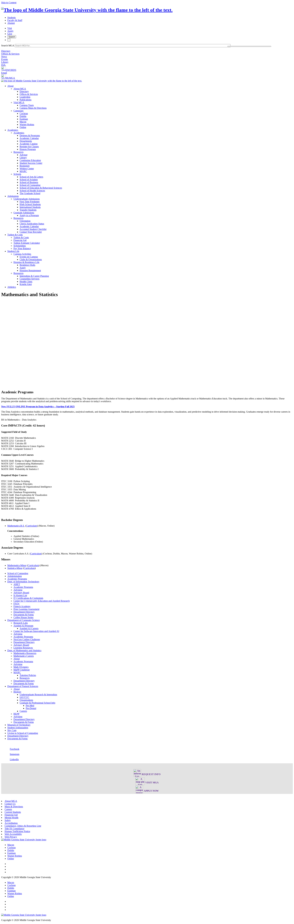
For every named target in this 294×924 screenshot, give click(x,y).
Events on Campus (29, 256)
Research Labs (20, 623)
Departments (26, 141)
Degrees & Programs (30, 135)
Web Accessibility (13, 834)
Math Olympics (20, 667)
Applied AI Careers (29, 628)
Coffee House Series (23, 617)
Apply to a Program (29, 215)
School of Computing (30, 185)
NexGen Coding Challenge (26, 639)
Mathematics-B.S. (16, 525)
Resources (18, 152)
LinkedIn (14, 759)
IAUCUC (24, 697)
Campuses (18, 110)
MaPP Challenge (21, 669)
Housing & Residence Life (26, 262)
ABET (16, 584)
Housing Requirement (30, 270)
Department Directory (24, 612)
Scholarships (19, 245)
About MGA (19, 88)
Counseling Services (29, 278)
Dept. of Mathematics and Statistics (24, 650)
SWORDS (11, 70)
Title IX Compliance (14, 828)
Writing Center (27, 168)
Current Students (13, 812)
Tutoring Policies (28, 675)
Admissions (13, 196)
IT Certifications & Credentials (28, 598)
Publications (25, 99)
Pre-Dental (31, 708)
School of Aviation (29, 179)
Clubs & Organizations (31, 259)
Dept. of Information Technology (23, 581)
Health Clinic (26, 281)
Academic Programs (17, 579)
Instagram (14, 754)
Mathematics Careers (23, 656)
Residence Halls (27, 265)
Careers (23, 711)
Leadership (25, 97)
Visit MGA (18, 102)
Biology (17, 691)
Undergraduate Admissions (26, 199)
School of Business (29, 182)
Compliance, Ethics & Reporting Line (23, 826)
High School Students (30, 204)
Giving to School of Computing (22, 733)
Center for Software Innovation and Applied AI (36, 631)
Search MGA (7, 45)
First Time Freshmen (30, 201)
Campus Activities (22, 254)
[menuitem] (150, 107)
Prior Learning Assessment (26, 609)
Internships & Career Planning (34, 276)
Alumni (11, 23)
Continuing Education (30, 160)
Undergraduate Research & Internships (38, 694)
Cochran (24, 113)
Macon (23, 121)
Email (4, 72)
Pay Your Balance (22, 248)
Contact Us (10, 803)
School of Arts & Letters (31, 177)
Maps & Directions (14, 806)
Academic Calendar (29, 138)
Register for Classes (29, 146)
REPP (16, 714)
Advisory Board (21, 592)
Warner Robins (27, 124)
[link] (23, 839)
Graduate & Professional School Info (37, 702)
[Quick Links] (8, 40)
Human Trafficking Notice (17, 831)
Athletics (11, 287)
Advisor (23, 154)
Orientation (25, 221)
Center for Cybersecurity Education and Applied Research (41, 601)
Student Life (13, 251)
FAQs (16, 603)
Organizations (26, 700)
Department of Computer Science (23, 620)
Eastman (24, 119)
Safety (8, 820)
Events (4, 59)
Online (23, 127)
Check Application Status (32, 223)
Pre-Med (30, 705)
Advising (17, 590)
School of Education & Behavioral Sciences (41, 188)
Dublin (23, 116)
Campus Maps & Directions (33, 108)
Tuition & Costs (15, 234)
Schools (17, 174)
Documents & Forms (23, 614)
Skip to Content (8, 2)
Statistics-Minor (15, 568)
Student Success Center (31, 163)
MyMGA (10, 78)
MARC (23, 171)
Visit (9, 28)
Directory (5, 51)
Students (11, 17)
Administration (14, 576)
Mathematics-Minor (16, 565)
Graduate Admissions (23, 212)
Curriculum (31, 525)
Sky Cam (11, 730)
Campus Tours (27, 105)
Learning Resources (23, 647)
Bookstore (25, 166)
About (10, 86)
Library (4, 62)
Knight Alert (26, 284)
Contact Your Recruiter (31, 232)
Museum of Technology (18, 725)
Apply (10, 31)
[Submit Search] (249, 46)
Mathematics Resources (24, 653)
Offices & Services (10, 53)
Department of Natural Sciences (22, 686)
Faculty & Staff (14, 20)
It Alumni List (20, 595)
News (4, 56)
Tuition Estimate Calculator (26, 243)
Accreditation (11, 823)
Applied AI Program (23, 625)
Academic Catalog (29, 143)
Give (9, 33)
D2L (3, 65)
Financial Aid (19, 240)
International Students (30, 207)
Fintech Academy (21, 606)
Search (12, 37)
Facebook (14, 749)
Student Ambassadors (17, 727)
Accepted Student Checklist (33, 229)
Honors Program (28, 149)
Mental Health (11, 817)
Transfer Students (28, 210)
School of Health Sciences (32, 190)
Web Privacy (11, 837)
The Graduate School (30, 193)
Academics (12, 130)
